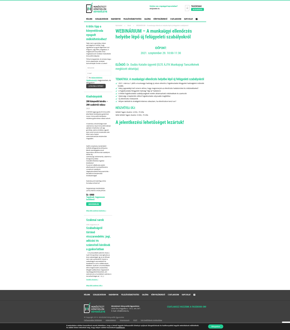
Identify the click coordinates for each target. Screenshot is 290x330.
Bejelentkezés (197, 9)
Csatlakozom (175, 19)
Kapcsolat (188, 19)
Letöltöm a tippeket (95, 86)
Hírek (129, 25)
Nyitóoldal (119, 25)
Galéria (147, 19)
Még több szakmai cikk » (94, 285)
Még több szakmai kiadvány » (96, 211)
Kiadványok (116, 19)
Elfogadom (215, 326)
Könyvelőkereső (160, 19)
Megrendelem (93, 204)
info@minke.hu (155, 8)
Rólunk (89, 19)
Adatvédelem (111, 320)
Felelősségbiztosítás (132, 19)
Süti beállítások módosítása (151, 320)
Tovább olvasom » (92, 280)
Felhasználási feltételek (93, 320)
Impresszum (124, 320)
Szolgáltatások (101, 19)
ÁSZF (135, 320)
